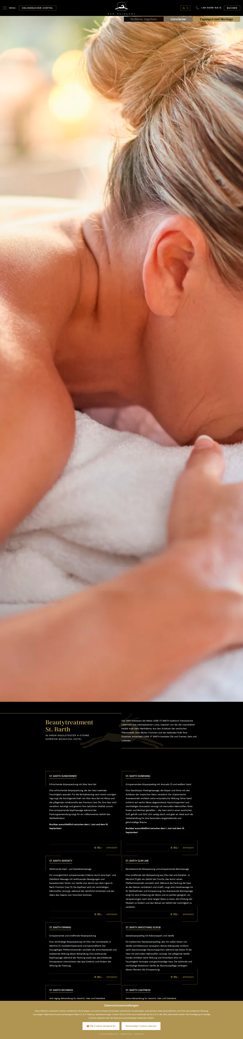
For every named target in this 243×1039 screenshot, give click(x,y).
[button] (9, 8)
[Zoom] (121, 359)
